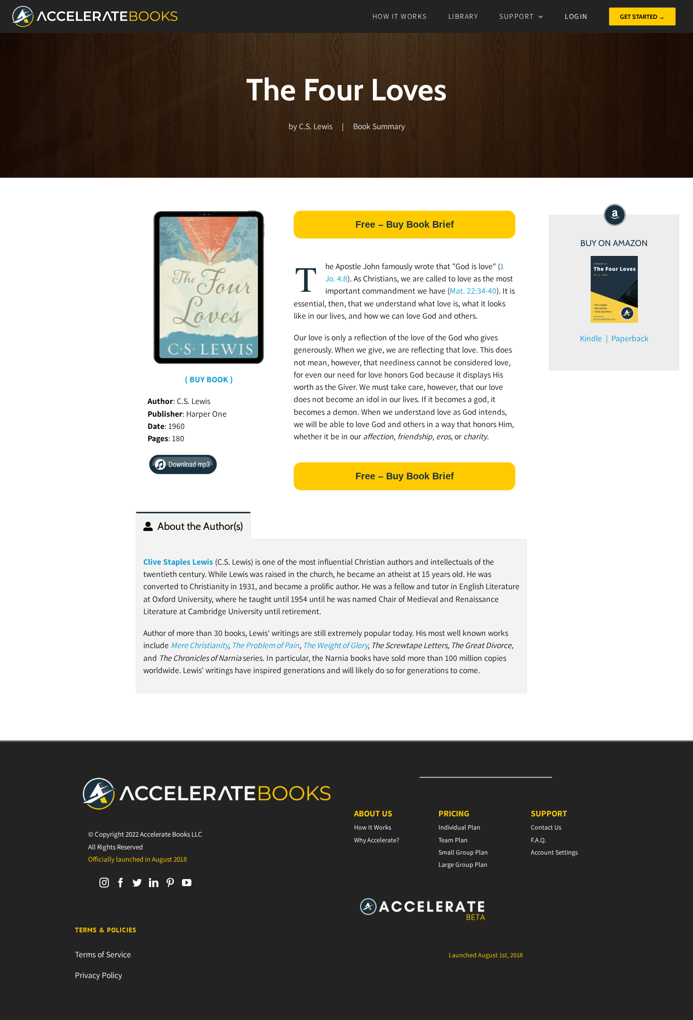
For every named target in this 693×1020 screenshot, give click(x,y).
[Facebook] (120, 883)
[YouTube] (186, 883)
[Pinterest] (170, 883)
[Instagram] (104, 883)
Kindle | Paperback (614, 338)
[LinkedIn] (153, 883)
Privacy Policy (98, 975)
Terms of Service (103, 954)
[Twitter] (137, 883)
